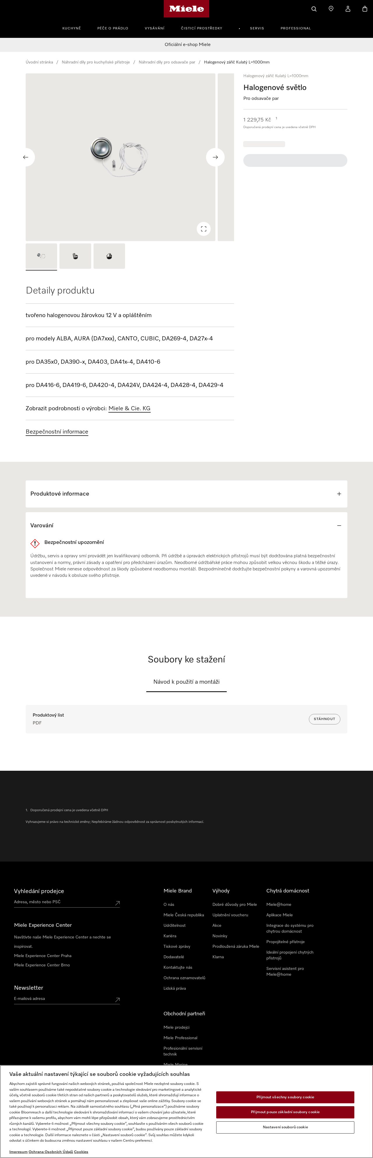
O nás (168, 905)
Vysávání (155, 28)
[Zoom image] (204, 229)
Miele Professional (180, 1038)
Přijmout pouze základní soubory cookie (285, 1112)
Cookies (81, 1152)
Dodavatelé (173, 957)
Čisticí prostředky (201, 28)
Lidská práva (174, 988)
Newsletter (28, 988)
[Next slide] (215, 157)
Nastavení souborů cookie (285, 1127)
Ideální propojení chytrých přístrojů (290, 955)
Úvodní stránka (39, 62)
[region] (130, 157)
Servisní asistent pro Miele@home (285, 972)
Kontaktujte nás (177, 968)
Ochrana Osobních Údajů (51, 1152)
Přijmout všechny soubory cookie (285, 1097)
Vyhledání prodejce (39, 891)
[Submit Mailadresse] (117, 1000)
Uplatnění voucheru (230, 915)
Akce (216, 926)
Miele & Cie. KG (129, 408)
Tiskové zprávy (176, 947)
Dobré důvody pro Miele (234, 905)
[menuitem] (74, 27)
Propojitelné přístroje (285, 942)
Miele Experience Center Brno (42, 965)
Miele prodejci (176, 1028)
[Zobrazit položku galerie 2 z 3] (75, 257)
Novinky (219, 936)
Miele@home (278, 905)
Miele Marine (175, 1065)
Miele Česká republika (183, 915)
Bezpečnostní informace (57, 432)
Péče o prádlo (113, 28)
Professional (296, 28)
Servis (257, 28)
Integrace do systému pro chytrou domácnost (290, 929)
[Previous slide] (25, 157)
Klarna (218, 957)
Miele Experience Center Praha (42, 956)
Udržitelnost (174, 926)
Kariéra (169, 936)
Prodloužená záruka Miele (235, 947)
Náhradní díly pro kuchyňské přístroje (96, 62)
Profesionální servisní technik (182, 1051)
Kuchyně (71, 28)
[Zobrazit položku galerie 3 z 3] (109, 257)
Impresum (18, 1152)
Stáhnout (324, 719)
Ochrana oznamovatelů (184, 978)
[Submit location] (117, 903)
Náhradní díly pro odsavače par (167, 62)
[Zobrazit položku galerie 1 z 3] (41, 257)
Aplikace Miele (279, 915)
